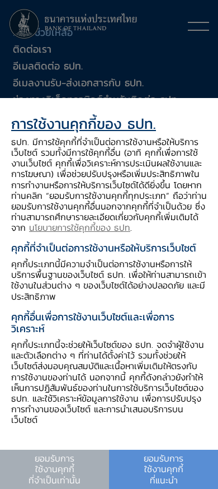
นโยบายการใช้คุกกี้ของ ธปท (79, 227)
